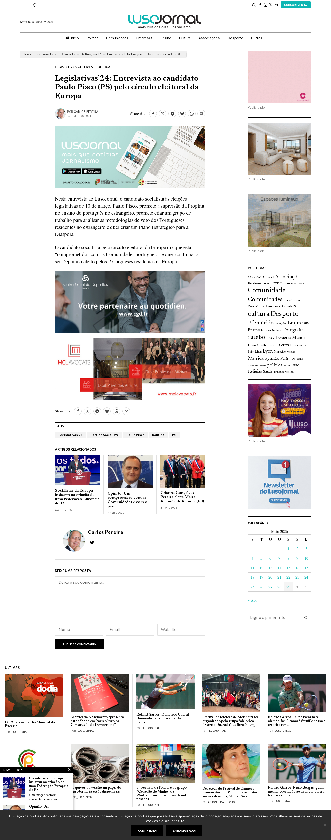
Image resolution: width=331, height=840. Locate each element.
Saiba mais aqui (184, 830)
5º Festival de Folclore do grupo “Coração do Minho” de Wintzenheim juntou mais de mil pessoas (161, 793)
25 (252, 586)
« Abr (252, 600)
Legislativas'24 (70, 435)
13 (270, 567)
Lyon (268, 351)
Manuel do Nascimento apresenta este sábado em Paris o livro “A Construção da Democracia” (97, 721)
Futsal (271, 338)
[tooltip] (260, 4)
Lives (88, 67)
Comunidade (266, 291)
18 (252, 577)
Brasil (267, 283)
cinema (298, 283)
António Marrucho (221, 802)
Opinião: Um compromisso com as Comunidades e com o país (127, 500)
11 (252, 567)
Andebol (268, 277)
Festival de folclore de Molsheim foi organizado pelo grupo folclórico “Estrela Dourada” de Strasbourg (230, 721)
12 (261, 567)
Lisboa (272, 345)
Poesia (262, 366)
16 (297, 567)
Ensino (254, 330)
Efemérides (262, 323)
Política (102, 67)
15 (288, 567)
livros (283, 345)
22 (288, 577)
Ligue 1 (253, 345)
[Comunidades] (130, 300)
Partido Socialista (104, 435)
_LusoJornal (19, 732)
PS (174, 435)
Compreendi (147, 830)
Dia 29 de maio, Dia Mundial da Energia (30, 724)
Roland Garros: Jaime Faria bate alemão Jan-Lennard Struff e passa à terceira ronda (296, 721)
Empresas (298, 323)
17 (306, 567)
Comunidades (265, 300)
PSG (296, 365)
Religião (255, 371)
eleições (281, 323)
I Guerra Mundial (292, 338)
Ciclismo (286, 283)
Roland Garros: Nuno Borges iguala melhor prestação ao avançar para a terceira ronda (296, 791)
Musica (256, 358)
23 (297, 577)
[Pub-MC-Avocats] (130, 368)
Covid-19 (289, 306)
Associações (288, 277)
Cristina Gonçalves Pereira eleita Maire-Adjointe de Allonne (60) (182, 497)
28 (279, 586)
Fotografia (293, 330)
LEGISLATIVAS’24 (68, 67)
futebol (257, 337)
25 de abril (254, 277)
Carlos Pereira (86, 112)
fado (279, 330)
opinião (272, 358)
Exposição (268, 330)
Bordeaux (254, 283)
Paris (284, 359)
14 (279, 567)
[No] (325, 825)
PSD (289, 366)
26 (261, 586)
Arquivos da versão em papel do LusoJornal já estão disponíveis (96, 789)
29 (288, 586)
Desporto (284, 314)
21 (279, 577)
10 (306, 557)
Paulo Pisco (135, 435)
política (158, 435)
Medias (291, 352)
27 (270, 586)
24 (306, 577)
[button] (306, 617)
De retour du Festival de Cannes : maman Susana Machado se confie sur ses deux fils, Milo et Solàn (229, 792)
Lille (263, 345)
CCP (276, 283)
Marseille (280, 351)
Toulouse (278, 371)
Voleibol (289, 372)
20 (270, 577)
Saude (267, 371)
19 (261, 577)
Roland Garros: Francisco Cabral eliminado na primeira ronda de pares (162, 718)
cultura (258, 314)
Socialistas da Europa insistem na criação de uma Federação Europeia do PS (77, 497)
